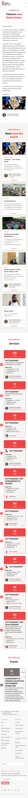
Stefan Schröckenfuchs (13, 114)
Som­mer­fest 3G (10, 201)
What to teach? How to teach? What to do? (12, 270)
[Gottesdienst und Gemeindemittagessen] (1, 483)
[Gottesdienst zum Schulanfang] (1, 630)
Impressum (18, 753)
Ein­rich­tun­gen (19, 750)
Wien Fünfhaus (15, 711)
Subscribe (5, 783)
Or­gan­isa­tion (18, 728)
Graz (2, 722)
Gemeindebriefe (7, 713)
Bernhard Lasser (13, 523)
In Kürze (17, 722)
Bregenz (3, 748)
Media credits (22, 793)
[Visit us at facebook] (2, 790)
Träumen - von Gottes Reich (12, 160)
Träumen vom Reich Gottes (10, 714)
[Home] (1, 711)
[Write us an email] (15, 790)
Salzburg (3, 734)
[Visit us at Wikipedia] (12, 790)
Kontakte (17, 742)
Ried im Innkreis (5, 728)
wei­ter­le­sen (14, 180)
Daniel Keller (12, 496)
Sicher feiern (8, 311)
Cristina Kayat (12, 435)
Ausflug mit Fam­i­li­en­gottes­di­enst (11, 235)
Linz (2, 725)
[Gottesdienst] (1, 364)
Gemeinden (7, 711)
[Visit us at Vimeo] (8, 790)
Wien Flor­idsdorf (6, 737)
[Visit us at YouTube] (5, 790)
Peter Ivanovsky (13, 551)
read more (14, 213)
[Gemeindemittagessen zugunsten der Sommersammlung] (1, 685)
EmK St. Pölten (5, 731)
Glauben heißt (19, 725)
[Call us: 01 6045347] (18, 790)
